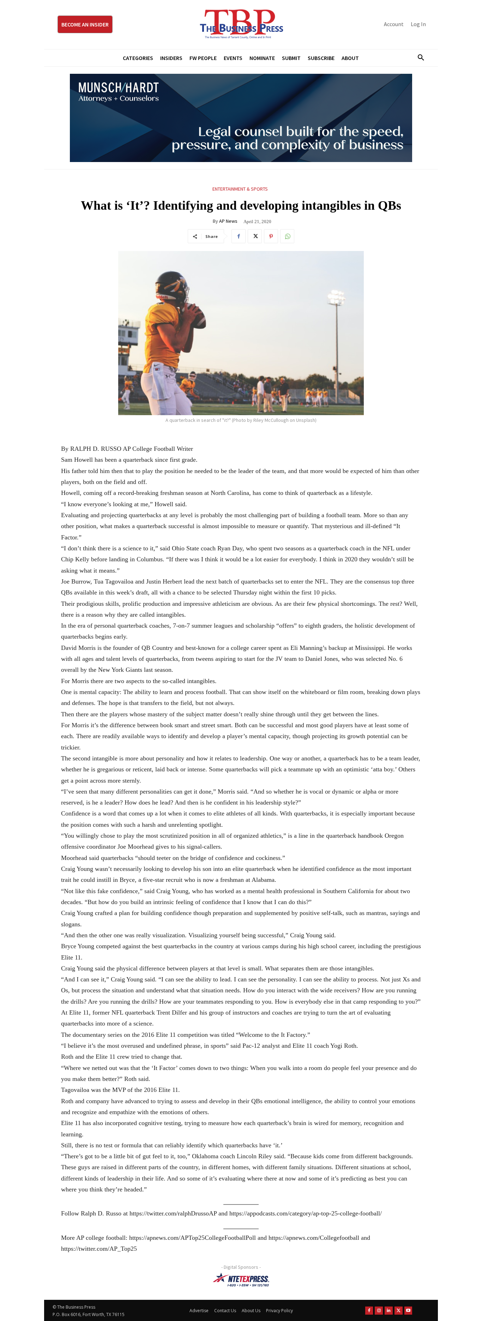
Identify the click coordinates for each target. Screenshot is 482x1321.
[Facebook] (238, 236)
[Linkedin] (389, 1311)
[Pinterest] (271, 236)
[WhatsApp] (287, 236)
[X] (255, 236)
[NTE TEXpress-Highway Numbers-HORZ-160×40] (241, 1280)
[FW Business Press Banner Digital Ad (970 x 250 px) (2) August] (241, 118)
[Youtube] (408, 1311)
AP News (228, 221)
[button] (418, 57)
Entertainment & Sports (240, 189)
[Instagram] (379, 1311)
